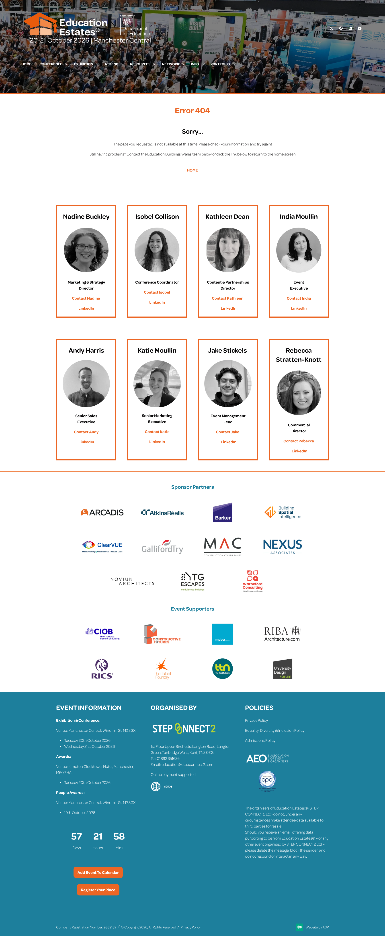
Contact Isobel (157, 292)
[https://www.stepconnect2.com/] (184, 736)
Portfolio (220, 64)
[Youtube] (360, 28)
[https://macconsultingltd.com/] (222, 556)
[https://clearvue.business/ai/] (102, 556)
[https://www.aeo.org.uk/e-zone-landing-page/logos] (267, 768)
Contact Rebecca (298, 440)
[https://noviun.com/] (132, 591)
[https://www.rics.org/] (102, 678)
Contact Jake (227, 431)
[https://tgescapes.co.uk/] (192, 591)
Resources (140, 64)
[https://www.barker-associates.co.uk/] (222, 521)
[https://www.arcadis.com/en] (102, 521)
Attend (112, 64)
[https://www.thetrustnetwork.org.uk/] (222, 678)
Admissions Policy (260, 740)
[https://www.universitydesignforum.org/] (282, 678)
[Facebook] (341, 28)
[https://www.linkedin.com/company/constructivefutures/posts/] (162, 643)
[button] (98, 872)
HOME (192, 170)
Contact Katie (157, 431)
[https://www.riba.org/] (282, 643)
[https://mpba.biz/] (222, 643)
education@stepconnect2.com (187, 764)
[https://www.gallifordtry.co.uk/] (162, 556)
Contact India (299, 298)
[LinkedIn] (350, 28)
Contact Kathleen (227, 298)
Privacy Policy (256, 720)
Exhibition (83, 64)
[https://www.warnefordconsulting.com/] (252, 591)
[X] (332, 28)
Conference (50, 64)
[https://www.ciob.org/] (102, 643)
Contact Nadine (86, 298)
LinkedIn (86, 308)
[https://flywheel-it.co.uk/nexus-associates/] (282, 556)
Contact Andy (86, 431)
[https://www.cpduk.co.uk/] (267, 791)
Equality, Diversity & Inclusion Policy (274, 730)
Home (26, 64)
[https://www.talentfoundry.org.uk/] (162, 678)
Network (170, 64)
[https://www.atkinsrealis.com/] (162, 521)
